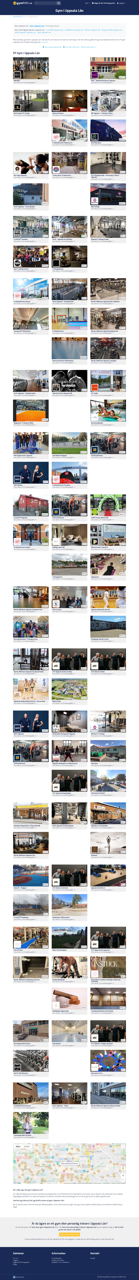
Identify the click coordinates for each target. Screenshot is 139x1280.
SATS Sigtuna (19, 734)
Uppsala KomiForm (98, 888)
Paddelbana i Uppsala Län (74, 30)
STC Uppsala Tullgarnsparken (102, 1044)
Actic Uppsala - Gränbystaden (24, 393)
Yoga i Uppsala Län (44, 32)
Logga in (121, 3)
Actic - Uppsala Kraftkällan (62, 239)
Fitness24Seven (97, 456)
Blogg (15, 1264)
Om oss (15, 1258)
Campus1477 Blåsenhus (22, 331)
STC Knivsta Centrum (60, 888)
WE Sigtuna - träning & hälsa (102, 113)
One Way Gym (96, 143)
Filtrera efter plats (88, 47)
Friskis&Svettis (58, 331)
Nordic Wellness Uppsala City (24, 855)
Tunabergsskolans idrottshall (102, 1011)
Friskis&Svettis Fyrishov (61, 485)
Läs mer (45, 42)
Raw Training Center (21, 269)
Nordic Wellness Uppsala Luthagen (103, 361)
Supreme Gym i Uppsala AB (62, 393)
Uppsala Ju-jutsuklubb (99, 826)
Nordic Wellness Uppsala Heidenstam (104, 331)
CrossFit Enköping (21, 917)
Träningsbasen (58, 269)
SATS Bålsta (18, 485)
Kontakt (92, 1258)
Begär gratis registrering (69, 1234)
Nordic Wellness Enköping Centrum (27, 980)
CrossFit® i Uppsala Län (55, 30)
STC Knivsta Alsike (98, 672)
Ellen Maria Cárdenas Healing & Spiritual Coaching (105, 980)
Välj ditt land (19, 1277)
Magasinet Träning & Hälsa (23, 423)
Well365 (17, 81)
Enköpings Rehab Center (100, 639)
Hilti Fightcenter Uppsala (23, 456)
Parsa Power (18, 950)
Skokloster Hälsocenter (61, 917)
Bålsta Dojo (57, 701)
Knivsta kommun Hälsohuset (63, 361)
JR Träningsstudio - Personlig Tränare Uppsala (105, 176)
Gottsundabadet (97, 423)
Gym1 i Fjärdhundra (21, 1073)
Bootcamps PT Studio (22, 113)
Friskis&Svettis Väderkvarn (62, 143)
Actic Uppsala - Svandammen (63, 302)
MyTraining (95, 207)
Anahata (94, 855)
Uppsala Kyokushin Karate (100, 610)
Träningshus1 (57, 577)
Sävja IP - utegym (20, 888)
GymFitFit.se (17, 17)
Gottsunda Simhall (98, 793)
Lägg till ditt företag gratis (104, 3)
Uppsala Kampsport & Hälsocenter (65, 763)
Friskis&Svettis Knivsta (22, 1106)
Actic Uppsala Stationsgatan (63, 826)
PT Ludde (94, 393)
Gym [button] (87, 3)
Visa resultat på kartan (52, 47)
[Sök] (59, 3)
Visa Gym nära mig (72, 47)
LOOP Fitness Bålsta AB (99, 518)
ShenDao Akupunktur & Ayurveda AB (27, 826)
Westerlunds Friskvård (99, 547)
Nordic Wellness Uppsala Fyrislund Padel (28, 672)
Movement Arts (96, 1073)
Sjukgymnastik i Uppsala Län (111, 30)
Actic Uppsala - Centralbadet (24, 207)
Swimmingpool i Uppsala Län (25, 32)
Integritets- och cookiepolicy (60, 1262)
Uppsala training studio (100, 239)
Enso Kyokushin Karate (22, 1044)
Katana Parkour (58, 113)
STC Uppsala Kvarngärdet (100, 950)
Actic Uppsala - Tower (60, 1106)
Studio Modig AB (59, 980)
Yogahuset (95, 577)
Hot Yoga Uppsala (20, 175)
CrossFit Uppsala (20, 518)
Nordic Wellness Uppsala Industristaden (105, 1106)
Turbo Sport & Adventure (62, 175)
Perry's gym (57, 610)
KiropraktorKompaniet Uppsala (64, 734)
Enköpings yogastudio (61, 1011)
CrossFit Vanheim (21, 239)
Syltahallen (57, 1044)
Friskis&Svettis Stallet (22, 547)
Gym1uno (94, 763)
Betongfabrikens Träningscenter (26, 639)
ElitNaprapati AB (59, 547)
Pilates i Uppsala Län (92, 30)
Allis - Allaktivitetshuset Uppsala (103, 81)
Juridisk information (58, 1260)
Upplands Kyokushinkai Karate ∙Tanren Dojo (29, 701)
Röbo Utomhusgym (60, 950)
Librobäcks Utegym (60, 456)
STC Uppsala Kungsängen (62, 793)
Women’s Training (97, 734)
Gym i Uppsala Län (37, 26)
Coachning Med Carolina (22, 1135)
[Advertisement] (69, 72)
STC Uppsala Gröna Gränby (62, 672)
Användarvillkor (57, 1258)
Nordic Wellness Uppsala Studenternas (28, 610)
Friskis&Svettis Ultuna (22, 302)
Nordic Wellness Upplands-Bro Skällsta (105, 302)
